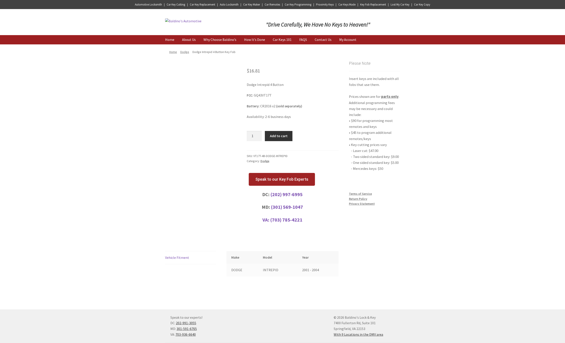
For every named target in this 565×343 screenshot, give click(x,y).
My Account (347, 39)
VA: (266, 220)
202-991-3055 (186, 323)
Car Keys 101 (282, 39)
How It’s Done (254, 39)
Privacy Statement (362, 204)
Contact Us (323, 39)
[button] (282, 179)
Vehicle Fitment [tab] (177, 257)
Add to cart (279, 136)
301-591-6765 (187, 328)
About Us (189, 39)
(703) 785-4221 (286, 220)
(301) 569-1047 (287, 207)
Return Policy (358, 199)
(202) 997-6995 (286, 194)
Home (169, 39)
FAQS (303, 39)
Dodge (184, 52)
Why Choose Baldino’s (219, 39)
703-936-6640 (185, 334)
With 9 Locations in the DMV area (358, 334)
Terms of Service (360, 194)
